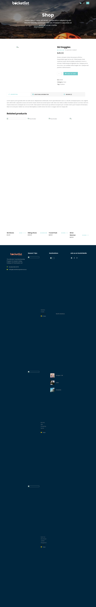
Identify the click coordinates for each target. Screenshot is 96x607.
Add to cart (71, 73)
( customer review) (71, 50)
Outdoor (62, 84)
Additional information (41, 94)
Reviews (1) (69, 94)
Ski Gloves (10, 233)
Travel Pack (53, 233)
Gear (64, 82)
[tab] (19, 94)
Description (14, 94)
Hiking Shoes (32, 233)
